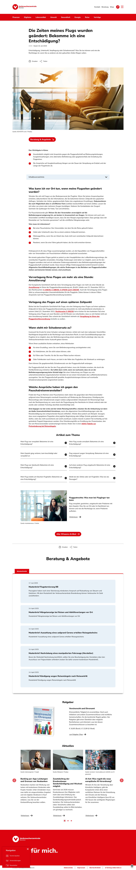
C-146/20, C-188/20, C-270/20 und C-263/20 (61, 290)
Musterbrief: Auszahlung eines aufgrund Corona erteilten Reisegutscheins (63, 632)
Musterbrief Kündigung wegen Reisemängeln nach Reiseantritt (58, 676)
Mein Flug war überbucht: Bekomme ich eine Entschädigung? (37, 466)
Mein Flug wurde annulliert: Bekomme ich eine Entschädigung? (86, 442)
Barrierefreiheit (95, 868)
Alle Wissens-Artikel (66, 534)
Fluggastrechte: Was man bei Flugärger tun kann (89, 498)
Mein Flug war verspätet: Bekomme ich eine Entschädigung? (37, 442)
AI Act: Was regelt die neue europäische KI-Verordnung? (98, 779)
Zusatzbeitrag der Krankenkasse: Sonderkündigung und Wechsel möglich (67, 782)
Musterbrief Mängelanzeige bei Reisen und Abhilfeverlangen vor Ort (61, 612)
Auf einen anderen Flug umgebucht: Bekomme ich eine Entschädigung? (89, 466)
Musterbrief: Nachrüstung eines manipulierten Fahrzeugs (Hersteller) (61, 653)
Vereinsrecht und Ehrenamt (82, 708)
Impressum (81, 868)
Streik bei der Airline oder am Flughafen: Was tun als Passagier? (89, 478)
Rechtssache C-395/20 (64, 311)
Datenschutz (68, 868)
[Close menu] (28, 849)
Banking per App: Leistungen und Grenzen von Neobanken (34, 779)
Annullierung (34, 287)
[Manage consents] (132, 866)
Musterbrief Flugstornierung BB (43, 587)
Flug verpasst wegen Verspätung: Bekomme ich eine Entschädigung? (89, 454)
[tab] (64, 820)
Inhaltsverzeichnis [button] (36, 177)
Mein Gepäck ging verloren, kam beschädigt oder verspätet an (39, 454)
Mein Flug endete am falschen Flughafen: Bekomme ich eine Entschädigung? (41, 478)
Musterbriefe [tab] (22, 571)
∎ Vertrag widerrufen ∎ (113, 868)
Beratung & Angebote (40, 139)
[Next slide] (122, 780)
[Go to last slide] (14, 780)
